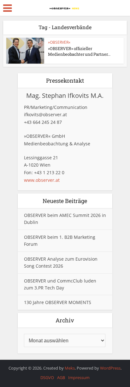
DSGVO (47, 377)
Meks (70, 368)
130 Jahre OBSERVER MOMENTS (57, 302)
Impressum (79, 377)
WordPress (110, 368)
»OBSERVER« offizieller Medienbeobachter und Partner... (79, 51)
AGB (61, 377)
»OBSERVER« (59, 42)
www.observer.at (42, 180)
